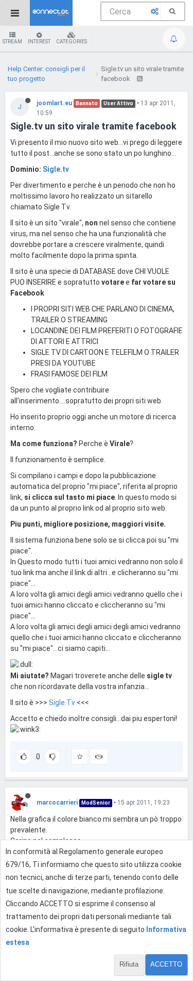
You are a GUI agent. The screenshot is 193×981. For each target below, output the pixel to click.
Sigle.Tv (62, 702)
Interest (39, 41)
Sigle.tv (56, 169)
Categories (71, 41)
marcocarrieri (57, 802)
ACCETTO (166, 964)
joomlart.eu (54, 103)
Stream (12, 41)
